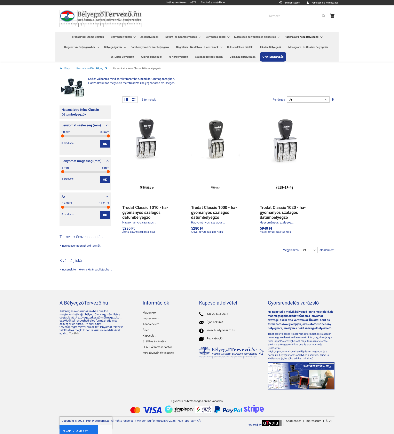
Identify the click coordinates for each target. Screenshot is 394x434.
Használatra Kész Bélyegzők (92, 68)
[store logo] (101, 18)
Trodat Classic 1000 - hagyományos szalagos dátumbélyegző (214, 212)
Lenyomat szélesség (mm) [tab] (81, 125)
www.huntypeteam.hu (221, 330)
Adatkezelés (293, 421)
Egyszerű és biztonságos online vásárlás (197, 401)
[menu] (197, 47)
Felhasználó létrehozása (325, 2)
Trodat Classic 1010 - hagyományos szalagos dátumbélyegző (145, 212)
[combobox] (296, 16)
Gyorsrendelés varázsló (293, 303)
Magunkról (149, 312)
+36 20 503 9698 (217, 313)
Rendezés (279, 99)
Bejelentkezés (292, 2)
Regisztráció (214, 338)
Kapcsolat (149, 335)
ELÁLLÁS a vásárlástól (157, 347)
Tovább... (75, 333)
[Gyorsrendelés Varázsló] (301, 388)
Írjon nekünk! (215, 322)
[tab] (85, 113)
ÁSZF (146, 329)
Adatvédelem (151, 324)
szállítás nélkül (146, 231)
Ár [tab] (63, 197)
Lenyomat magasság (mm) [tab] (82, 161)
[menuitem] (87, 37)
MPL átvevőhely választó (158, 352)
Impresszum (150, 318)
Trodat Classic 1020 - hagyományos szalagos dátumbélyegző (283, 212)
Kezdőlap (65, 68)
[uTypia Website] (272, 424)
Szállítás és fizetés (154, 341)
